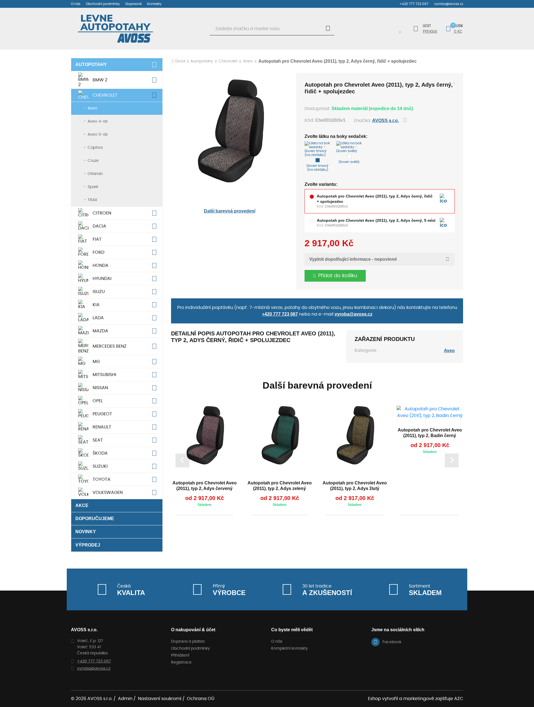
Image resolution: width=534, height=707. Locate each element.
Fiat (97, 239)
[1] (328, 28)
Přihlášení (180, 655)
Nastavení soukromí (159, 698)
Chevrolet (105, 95)
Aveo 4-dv (98, 121)
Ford (98, 252)
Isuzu (99, 291)
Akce (81, 505)
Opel (98, 401)
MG (96, 361)
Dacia (99, 226)
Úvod (180, 61)
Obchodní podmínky (103, 4)
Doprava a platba (187, 641)
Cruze (93, 161)
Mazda (100, 331)
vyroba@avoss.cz (448, 4)
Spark (93, 187)
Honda (100, 265)
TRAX (92, 200)
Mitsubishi (104, 374)
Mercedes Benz (110, 346)
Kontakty (154, 4)
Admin (125, 698)
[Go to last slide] (182, 460)
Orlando (95, 174)
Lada (98, 318)
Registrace (181, 662)
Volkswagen (108, 492)
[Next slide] (452, 460)
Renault (102, 427)
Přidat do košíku (337, 275)
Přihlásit (430, 31)
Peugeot (102, 414)
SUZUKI (100, 466)
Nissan (100, 388)
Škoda (100, 453)
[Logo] (115, 29)
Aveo (92, 108)
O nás (75, 4)
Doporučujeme (94, 518)
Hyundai (102, 278)
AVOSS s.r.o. (385, 120)
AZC (458, 698)
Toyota (101, 479)
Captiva (95, 148)
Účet (427, 26)
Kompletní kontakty (289, 648)
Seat (98, 440)
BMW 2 (100, 80)
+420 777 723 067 (414, 4)
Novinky (85, 531)
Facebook (391, 642)
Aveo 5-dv (98, 134)
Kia (96, 305)
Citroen (102, 213)
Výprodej (87, 545)
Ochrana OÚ (200, 698)
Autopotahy (91, 64)
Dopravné (133, 4)
